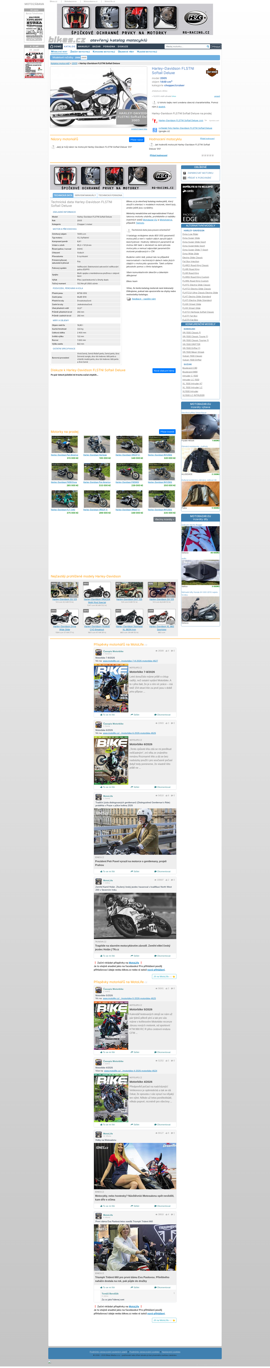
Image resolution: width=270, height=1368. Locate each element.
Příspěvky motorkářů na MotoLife (120, 644)
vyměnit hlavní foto (139, 129)
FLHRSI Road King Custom (195, 277)
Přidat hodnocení (207, 138)
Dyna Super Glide (191, 238)
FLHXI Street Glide (191, 304)
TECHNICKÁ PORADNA (110, 195)
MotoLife (108, 796)
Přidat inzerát (167, 431)
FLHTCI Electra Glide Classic (196, 288)
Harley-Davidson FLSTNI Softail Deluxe (181, 120)
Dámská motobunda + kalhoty (195, 446)
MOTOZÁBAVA (34, 4)
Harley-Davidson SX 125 (162, 599)
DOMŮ (57, 46)
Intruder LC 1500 (190, 379)
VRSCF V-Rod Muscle (128, 456)
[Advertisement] (113, 405)
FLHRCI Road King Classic (195, 265)
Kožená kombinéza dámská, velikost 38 (199, 480)
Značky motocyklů (80, 51)
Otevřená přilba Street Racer (194, 412)
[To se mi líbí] (166, 651)
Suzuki (188, 364)
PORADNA (109, 46)
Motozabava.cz (91, 1)
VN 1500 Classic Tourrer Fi (195, 340)
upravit (217, 96)
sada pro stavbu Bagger (192, 525)
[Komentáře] (172, 651)
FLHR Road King (190, 273)
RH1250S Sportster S (160, 456)
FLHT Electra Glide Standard (196, 296)
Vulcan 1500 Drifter (192, 360)
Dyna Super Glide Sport (194, 242)
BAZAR (96, 46)
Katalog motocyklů (60, 63)
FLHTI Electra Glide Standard (197, 300)
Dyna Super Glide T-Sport (195, 249)
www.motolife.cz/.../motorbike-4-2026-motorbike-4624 (130, 1070)
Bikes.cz (53, 1)
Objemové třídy (126, 51)
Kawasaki (189, 329)
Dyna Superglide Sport (193, 246)
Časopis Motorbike (113, 651)
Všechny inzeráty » (164, 519)
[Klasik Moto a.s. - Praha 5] (64, 444)
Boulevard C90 (189, 368)
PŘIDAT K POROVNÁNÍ (199, 177)
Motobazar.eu (71, 1)
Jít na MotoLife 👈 (164, 976)
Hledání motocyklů (147, 51)
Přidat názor (136, 139)
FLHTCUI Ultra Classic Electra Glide (200, 292)
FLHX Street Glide (191, 308)
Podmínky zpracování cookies (144, 1352)
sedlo (184, 558)
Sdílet (136, 714)
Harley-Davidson (194, 230)
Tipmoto (140, 223)
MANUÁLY (84, 46)
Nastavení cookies (171, 1352)
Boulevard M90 (190, 372)
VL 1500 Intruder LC (192, 387)
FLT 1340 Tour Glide (63, 510)
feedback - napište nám (144, 299)
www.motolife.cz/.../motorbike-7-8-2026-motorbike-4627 (130, 661)
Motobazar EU (150, 220)
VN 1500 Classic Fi (191, 332)
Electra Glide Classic (192, 257)
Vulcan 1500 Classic (192, 356)
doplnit (161, 106)
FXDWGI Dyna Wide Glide (127, 483)
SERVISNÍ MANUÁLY (85, 195)
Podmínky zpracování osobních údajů (108, 1352)
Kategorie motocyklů (104, 51)
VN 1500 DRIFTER (191, 344)
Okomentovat (163, 714)
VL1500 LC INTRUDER (193, 395)
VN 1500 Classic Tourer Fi (195, 336)
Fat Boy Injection (190, 261)
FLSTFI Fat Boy (190, 319)
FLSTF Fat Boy (189, 316)
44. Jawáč (34, 50)
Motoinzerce (166, 220)
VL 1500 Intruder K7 (192, 383)
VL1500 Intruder (190, 391)
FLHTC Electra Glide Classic (196, 285)
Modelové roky (59, 51)
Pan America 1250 (64, 456)
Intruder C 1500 (190, 375)
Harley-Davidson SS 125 (64, 599)
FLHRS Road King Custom (195, 281)
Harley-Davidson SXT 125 (129, 599)
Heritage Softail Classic (95, 456)
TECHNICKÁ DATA (63, 195)
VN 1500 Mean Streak (193, 352)
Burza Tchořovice (34, 13)
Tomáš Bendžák (110, 1293)
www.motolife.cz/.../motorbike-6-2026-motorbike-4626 (129, 733)
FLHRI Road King (190, 269)
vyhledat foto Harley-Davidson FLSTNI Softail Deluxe (185, 128)
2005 (74, 63)
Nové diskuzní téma (164, 370)
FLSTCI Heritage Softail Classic (198, 312)
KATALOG (69, 46)
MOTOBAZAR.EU (200, 405)
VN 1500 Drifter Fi (191, 348)
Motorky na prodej (64, 432)
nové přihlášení (156, 969)
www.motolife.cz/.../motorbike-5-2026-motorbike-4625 (129, 998)
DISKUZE (123, 46)
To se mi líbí (108, 714)
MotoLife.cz (110, 1)
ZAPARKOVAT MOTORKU (200, 173)
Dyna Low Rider (190, 234)
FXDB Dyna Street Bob (64, 483)
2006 (77, 57)
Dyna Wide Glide (190, 253)
